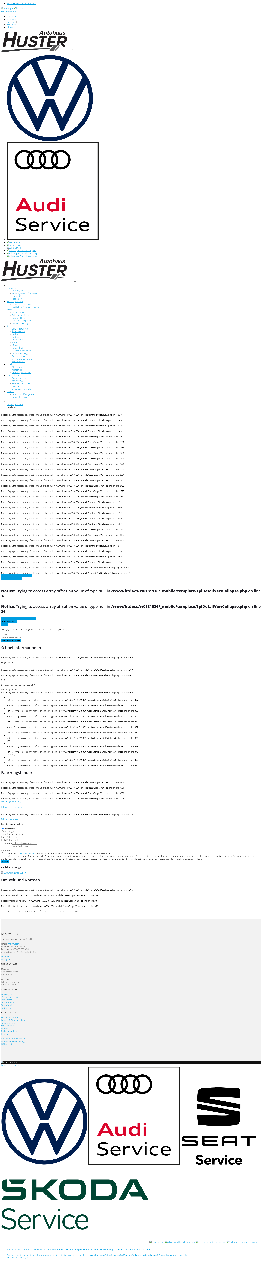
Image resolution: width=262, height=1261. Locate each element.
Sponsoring (17, 380)
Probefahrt (17, 298)
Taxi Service (17, 342)
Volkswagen (17, 290)
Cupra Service (18, 339)
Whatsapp (11, 27)
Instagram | (12, 24)
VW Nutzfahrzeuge (9, 997)
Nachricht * (6, 850)
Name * (4, 836)
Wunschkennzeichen (21, 350)
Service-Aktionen (19, 317)
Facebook (11, 21)
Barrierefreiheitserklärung (13, 1041)
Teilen (4, 625)
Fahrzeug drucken (27, 618)
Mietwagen (17, 345)
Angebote (11, 309)
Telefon (8, 842)
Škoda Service (18, 331)
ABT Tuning (17, 367)
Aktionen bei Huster (21, 383)
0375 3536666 (21, 3)
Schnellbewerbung (9, 11)
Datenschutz (12, 16)
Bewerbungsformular (22, 388)
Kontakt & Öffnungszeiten (24, 394)
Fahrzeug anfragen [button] (10, 819)
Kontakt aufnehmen (10, 1065)
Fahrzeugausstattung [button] (11, 801)
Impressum (12, 19)
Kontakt (10, 391)
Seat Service (17, 337)
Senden (5, 862)
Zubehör (11, 364)
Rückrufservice (18, 356)
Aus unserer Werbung (11, 1017)
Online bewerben (9, 1031)
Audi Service (17, 334)
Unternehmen (13, 375)
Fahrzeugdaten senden (11, 640)
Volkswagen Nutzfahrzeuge (24, 293)
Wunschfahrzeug (20, 353)
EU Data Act (6, 1044)
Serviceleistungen (20, 328)
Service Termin (18, 361)
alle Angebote (18, 312)
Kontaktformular (19, 397)
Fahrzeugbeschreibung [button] (11, 806)
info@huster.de (14, 943)
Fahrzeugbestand (15, 301)
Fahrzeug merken (9, 622)
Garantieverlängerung (22, 358)
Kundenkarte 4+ (19, 348)
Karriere (15, 386)
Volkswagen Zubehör (21, 372)
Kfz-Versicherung (20, 323)
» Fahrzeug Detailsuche (11, 578)
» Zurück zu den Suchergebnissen (16, 575)
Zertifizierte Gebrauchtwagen (25, 307)
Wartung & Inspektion (22, 320)
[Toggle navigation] (75, 281)
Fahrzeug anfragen (10, 618)
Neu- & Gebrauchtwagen (23, 304)
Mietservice (17, 369)
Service (10, 326)
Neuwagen (11, 287)
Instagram (5, 959)
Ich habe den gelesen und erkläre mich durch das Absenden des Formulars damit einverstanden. (58, 853)
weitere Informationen (15, 834)
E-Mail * (4, 839)
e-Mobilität (17, 296)
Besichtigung (10, 831)
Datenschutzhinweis (26, 853)
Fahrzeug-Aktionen (20, 315)
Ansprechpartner (20, 378)
